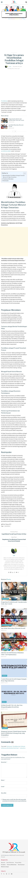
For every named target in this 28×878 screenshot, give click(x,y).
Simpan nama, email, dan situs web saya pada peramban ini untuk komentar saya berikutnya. (14, 800)
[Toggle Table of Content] (23, 173)
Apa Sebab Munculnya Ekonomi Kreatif (13, 628)
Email (3, 786)
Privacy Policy (18, 862)
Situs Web (3, 793)
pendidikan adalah (6, 151)
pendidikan (7, 526)
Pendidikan (4, 101)
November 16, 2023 (17, 66)
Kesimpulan (6, 180)
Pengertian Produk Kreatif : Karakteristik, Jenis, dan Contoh (16, 119)
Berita (4, 701)
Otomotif (5, 728)
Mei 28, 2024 (4, 630)
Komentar (4, 762)
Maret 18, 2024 (5, 682)
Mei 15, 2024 (4, 656)
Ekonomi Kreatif (7, 625)
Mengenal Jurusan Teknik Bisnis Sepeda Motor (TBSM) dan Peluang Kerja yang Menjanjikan (13, 733)
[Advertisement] (14, 34)
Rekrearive (7, 855)
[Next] (15, 131)
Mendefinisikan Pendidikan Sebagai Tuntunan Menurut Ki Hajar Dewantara (14, 176)
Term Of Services (10, 862)
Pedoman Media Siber (12, 864)
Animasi (4, 675)
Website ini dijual (5, 866)
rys (10, 66)
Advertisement (21, 864)
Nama (3, 780)
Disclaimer (3, 864)
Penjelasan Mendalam (8, 179)
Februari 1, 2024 (5, 737)
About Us (3, 862)
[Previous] (13, 131)
